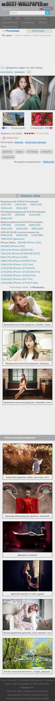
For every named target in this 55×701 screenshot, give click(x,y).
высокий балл (9, 22)
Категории (38, 31)
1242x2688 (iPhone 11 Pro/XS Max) (19, 283)
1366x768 (6, 215)
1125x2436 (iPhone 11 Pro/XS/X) (18, 268)
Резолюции (12, 31)
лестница (32, 151)
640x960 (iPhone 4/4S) (13, 246)
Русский (46, 8)
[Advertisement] (27, 59)
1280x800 (6, 225)
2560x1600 (22, 228)
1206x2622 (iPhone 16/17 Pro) (17, 279)
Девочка (7, 151)
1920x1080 (34, 215)
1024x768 (6, 204)
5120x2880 (37, 235)
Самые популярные (35, 18)
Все (18, 18)
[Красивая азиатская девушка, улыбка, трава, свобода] (27, 321)
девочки (27, 35)
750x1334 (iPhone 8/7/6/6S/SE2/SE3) (20, 253)
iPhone (42, 22)
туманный (8, 157)
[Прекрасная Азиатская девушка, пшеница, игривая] (27, 360)
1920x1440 (6, 208)
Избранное (12, 138)
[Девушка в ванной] (27, 551)
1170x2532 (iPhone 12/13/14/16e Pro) (20, 272)
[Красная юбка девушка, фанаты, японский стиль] (27, 513)
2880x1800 (37, 228)
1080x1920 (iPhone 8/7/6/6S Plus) (18, 261)
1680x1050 (34, 225)
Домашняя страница (42, 680)
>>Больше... (37, 287)
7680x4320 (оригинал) (12, 239)
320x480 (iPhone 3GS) (29, 242)
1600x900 (20, 215)
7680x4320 (48, 162)
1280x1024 (20, 204)
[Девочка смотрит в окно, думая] (27, 590)
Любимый (23, 680)
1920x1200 (6, 228)
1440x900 (20, 225)
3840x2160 (22, 235)
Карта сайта (11, 684)
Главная (6, 18)
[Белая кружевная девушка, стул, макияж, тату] (27, 629)
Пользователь (9, 26)
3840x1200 (6, 235)
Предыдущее (18, 128)
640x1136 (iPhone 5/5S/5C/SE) (17, 250)
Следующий (37, 128)
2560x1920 (22, 208)
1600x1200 (36, 204)
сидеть (19, 151)
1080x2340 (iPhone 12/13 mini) (17, 264)
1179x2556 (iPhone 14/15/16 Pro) (18, 275)
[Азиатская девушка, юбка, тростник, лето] (27, 474)
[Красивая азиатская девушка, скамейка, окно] (27, 399)
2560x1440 (6, 218)
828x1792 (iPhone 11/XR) (14, 257)
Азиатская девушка (42, 35)
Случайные (28, 22)
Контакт (12, 680)
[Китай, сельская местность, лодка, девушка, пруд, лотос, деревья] (27, 668)
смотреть (46, 151)
